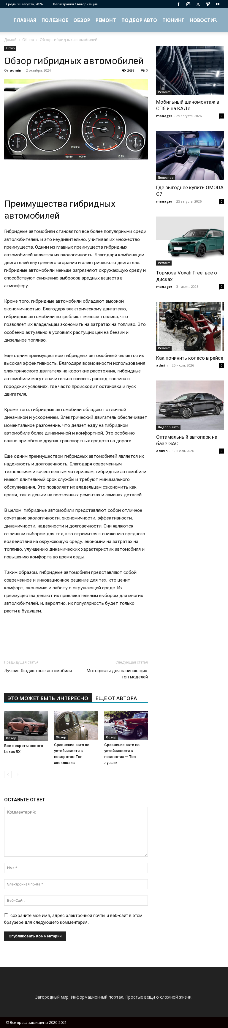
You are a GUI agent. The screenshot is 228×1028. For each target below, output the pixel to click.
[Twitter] (198, 4)
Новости (202, 20)
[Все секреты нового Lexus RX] (26, 726)
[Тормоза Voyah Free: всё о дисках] (190, 241)
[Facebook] (178, 4)
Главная (25, 20)
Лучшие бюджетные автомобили (38, 670)
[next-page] (17, 774)
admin (15, 70)
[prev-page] (8, 774)
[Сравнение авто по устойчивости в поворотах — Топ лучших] (126, 725)
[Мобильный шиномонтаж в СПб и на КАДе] (190, 70)
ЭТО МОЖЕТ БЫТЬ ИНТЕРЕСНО (48, 698)
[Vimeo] (207, 4)
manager (164, 115)
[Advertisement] (76, 177)
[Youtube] (217, 4)
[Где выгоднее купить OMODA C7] (190, 155)
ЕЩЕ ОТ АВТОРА (116, 698)
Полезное (55, 20)
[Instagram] (188, 4)
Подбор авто (139, 20)
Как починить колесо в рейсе (189, 358)
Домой (10, 39)
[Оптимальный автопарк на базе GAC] (190, 404)
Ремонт (106, 20)
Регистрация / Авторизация (75, 4)
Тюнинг (173, 20)
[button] (215, 20)
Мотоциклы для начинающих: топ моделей (117, 674)
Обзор (81, 20)
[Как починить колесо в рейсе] (190, 326)
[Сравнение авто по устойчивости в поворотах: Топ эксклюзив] (76, 725)
